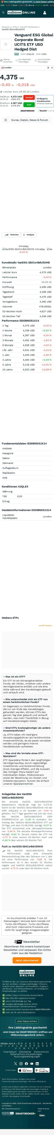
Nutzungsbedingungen (27, 1056)
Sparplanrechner (23, 783)
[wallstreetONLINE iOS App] (25, 1072)
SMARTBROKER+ (43, 1009)
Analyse (30, 235)
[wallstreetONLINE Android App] (42, 1072)
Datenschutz (41, 1051)
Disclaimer (25, 1051)
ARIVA (39, 1081)
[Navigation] (3, 12)
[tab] (27, 684)
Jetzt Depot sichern (27, 1021)
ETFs (15, 27)
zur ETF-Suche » (45, 626)
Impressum (9, 1051)
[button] (14, 676)
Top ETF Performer (29, 27)
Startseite (6, 27)
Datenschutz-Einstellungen (26, 1054)
